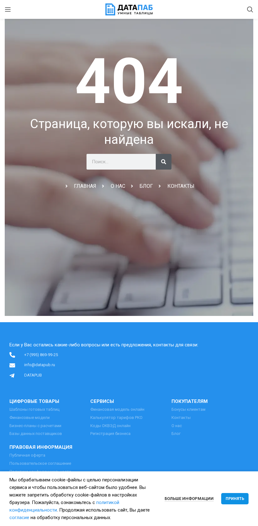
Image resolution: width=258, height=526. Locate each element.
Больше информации (189, 498)
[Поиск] (250, 9)
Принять (235, 498)
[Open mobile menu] (8, 9)
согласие (19, 517)
